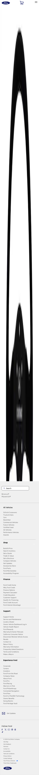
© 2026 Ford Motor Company (11, 739)
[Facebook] (2, 729)
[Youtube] (9, 729)
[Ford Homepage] (7, 769)
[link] (5, 742)
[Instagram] (12, 729)
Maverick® (6, 496)
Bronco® (5, 494)
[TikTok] (2, 732)
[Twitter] (5, 729)
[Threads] (15, 729)
